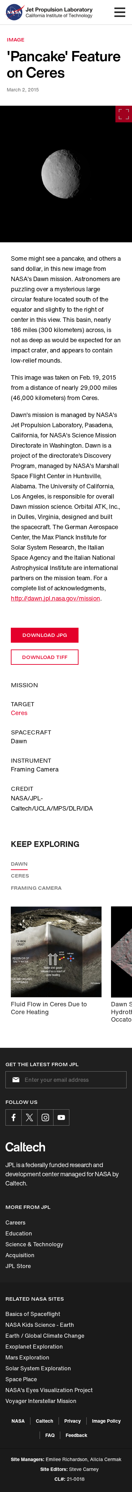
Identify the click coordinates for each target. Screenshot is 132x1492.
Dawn (19, 863)
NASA (18, 1420)
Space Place (21, 1379)
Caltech (44, 1420)
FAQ (49, 1435)
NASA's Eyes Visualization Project (49, 1390)
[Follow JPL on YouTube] (61, 1117)
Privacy (72, 1420)
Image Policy (106, 1420)
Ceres (19, 712)
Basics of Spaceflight (32, 1314)
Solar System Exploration (38, 1368)
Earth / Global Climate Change (44, 1336)
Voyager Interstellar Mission (40, 1401)
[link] (66, 174)
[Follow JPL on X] (29, 1117)
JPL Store (18, 1266)
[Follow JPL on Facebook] (13, 1117)
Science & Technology (34, 1244)
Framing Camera (36, 887)
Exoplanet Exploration (34, 1346)
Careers (15, 1222)
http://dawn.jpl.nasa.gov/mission (55, 598)
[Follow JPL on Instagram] (45, 1117)
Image (15, 39)
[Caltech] (25, 1146)
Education (18, 1233)
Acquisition (20, 1255)
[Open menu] (120, 12)
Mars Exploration (27, 1357)
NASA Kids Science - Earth (39, 1325)
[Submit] (14, 1079)
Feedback (76, 1435)
